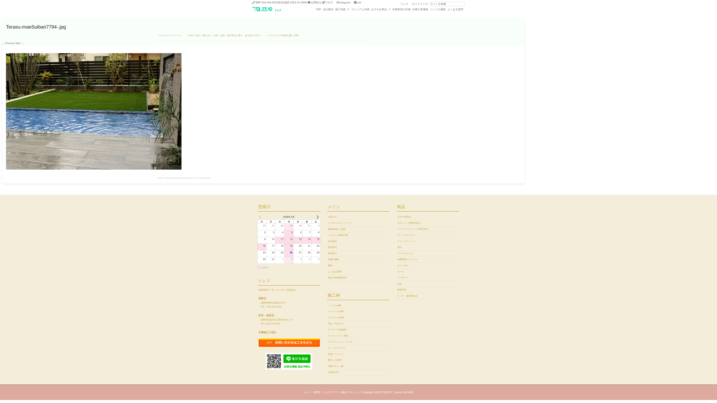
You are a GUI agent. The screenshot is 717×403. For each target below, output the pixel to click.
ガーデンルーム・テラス (340, 341)
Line (358, 2)
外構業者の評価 (401, 9)
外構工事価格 (420, 9)
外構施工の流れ (267, 332)
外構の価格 (333, 259)
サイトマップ (420, 3)
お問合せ (316, 2)
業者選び (332, 253)
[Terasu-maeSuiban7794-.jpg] (93, 168)
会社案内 (328, 9)
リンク (404, 3)
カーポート (403, 277)
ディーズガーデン (337, 348)
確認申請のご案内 (337, 229)
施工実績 (340, 9)
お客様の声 (333, 372)
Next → (19, 43)
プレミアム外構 (360, 9)
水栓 (399, 283)
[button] (342, 9)
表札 (399, 247)
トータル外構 (334, 305)
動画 (330, 265)
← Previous (8, 43)
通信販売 (332, 247)
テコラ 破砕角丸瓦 (407, 296)
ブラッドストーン (406, 241)
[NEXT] (316, 217)
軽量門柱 (401, 289)
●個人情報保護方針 (337, 277)
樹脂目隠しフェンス (407, 259)
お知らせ (332, 216)
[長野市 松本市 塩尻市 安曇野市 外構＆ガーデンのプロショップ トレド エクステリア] (271, 11)
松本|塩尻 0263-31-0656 (292, 2)
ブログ (329, 2)
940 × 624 (194, 35)
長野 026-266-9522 (266, 2)
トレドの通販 (438, 9)
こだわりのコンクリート (340, 223)
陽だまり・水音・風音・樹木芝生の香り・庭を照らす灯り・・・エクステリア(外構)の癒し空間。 (251, 35)
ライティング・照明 (338, 336)
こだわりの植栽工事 (338, 235)
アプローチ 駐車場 (337, 329)
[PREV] (260, 217)
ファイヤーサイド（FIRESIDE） (413, 229)
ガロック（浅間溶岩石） (409, 223)
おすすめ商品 (379, 9)
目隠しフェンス (336, 354)
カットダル (403, 265)
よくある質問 (455, 9)
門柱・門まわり (336, 323)
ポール (400, 271)
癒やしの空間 (334, 360)
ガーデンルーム (405, 253)
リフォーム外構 (336, 311)
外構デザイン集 (336, 366)
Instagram (345, 2)
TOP (318, 9)
